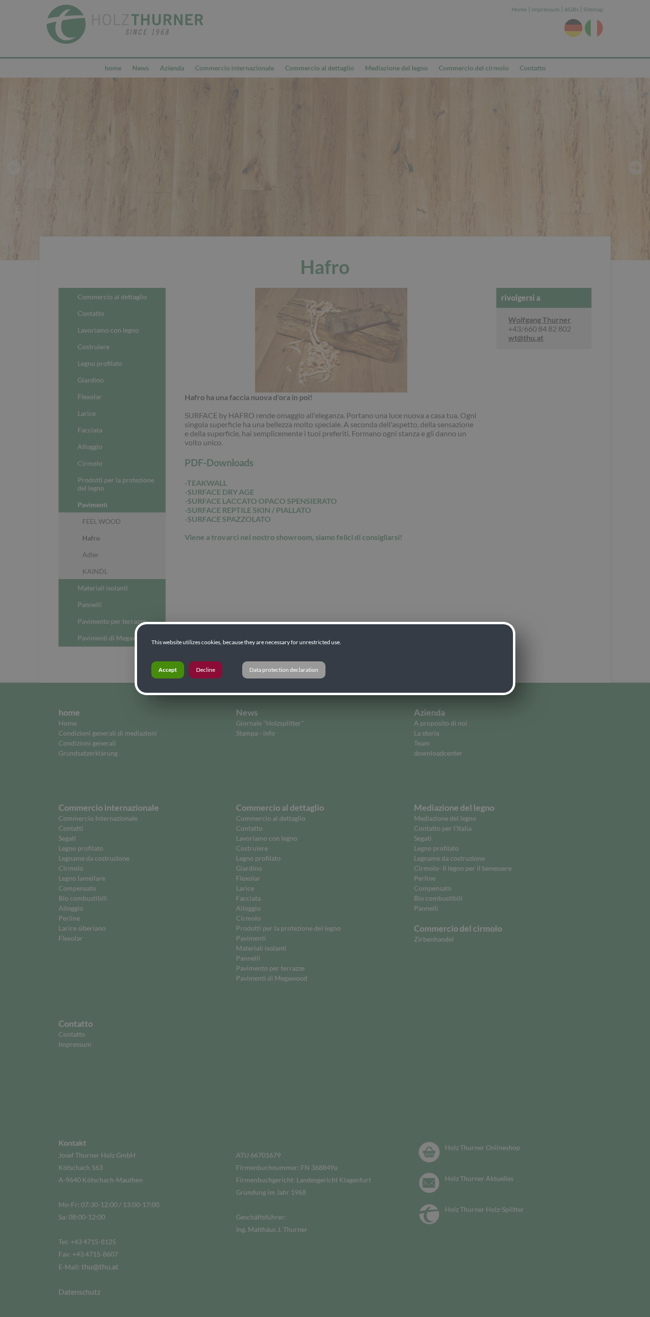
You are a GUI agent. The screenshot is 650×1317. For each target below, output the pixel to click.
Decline (205, 669)
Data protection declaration (283, 669)
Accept (167, 669)
